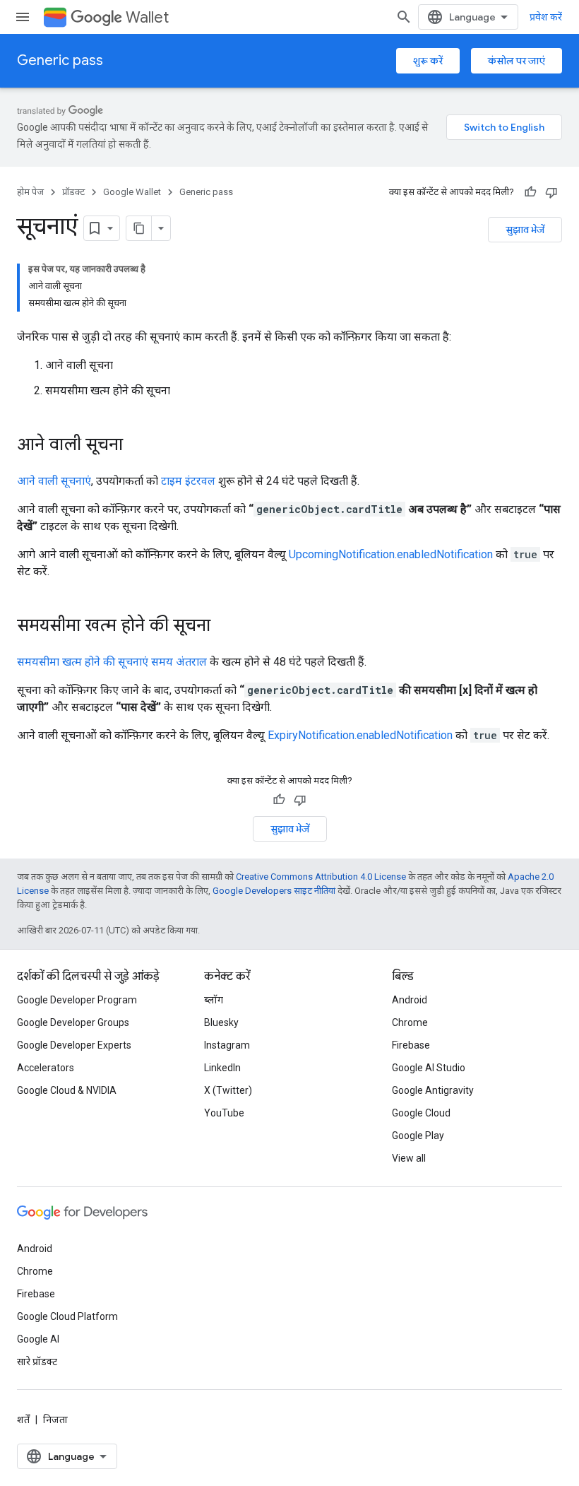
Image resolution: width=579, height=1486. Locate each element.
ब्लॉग (213, 1000)
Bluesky (221, 1022)
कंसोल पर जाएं (516, 60)
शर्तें (23, 1419)
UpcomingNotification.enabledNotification (391, 554)
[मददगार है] (530, 192)
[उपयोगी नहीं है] (551, 192)
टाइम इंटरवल (188, 481)
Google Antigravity (433, 1090)
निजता (55, 1419)
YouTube (224, 1113)
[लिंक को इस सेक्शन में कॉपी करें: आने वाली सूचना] (137, 445)
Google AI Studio (428, 1067)
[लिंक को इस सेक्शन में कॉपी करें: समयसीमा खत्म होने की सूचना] (224, 626)
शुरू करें (428, 60)
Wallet (147, 17)
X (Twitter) (228, 1090)
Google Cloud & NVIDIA (67, 1090)
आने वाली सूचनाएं (54, 481)
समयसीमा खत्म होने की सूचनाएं (82, 661)
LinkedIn (222, 1067)
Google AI (38, 1339)
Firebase (411, 1045)
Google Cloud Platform (67, 1316)
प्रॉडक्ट (73, 192)
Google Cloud (421, 1113)
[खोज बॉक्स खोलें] (403, 16)
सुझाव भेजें (525, 229)
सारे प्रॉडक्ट (37, 1361)
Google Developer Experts (74, 1045)
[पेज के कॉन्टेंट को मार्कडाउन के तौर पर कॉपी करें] (139, 228)
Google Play (418, 1135)
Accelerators (45, 1067)
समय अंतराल (179, 661)
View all (409, 1158)
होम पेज (30, 192)
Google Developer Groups (73, 1022)
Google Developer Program (77, 1000)
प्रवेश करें (546, 17)
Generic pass (60, 60)
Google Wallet (132, 192)
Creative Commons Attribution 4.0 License (321, 876)
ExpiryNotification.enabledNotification (360, 735)
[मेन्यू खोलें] (22, 17)
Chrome (410, 1022)
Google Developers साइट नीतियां (274, 890)
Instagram (227, 1045)
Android (409, 1000)
